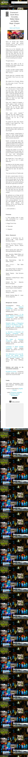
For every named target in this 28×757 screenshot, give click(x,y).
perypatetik (12, 394)
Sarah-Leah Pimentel (15, 28)
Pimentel (17, 394)
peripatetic (19, 392)
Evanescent (13, 392)
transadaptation (14, 395)
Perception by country (11, 371)
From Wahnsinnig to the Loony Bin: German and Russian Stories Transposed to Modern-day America (14, 355)
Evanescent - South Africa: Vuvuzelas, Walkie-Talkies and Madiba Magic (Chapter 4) (14, 19)
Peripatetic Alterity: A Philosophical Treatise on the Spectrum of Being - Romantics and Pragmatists (14, 324)
